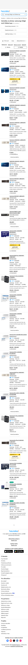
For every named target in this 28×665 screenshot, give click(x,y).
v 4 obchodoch (13, 119)
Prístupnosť (3, 575)
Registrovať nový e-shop (6, 603)
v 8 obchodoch (13, 63)
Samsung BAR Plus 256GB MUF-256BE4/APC (17, 256)
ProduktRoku (4, 627)
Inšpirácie (3, 631)
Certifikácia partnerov (6, 629)
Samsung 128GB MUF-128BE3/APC (18, 140)
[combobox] (14, 14)
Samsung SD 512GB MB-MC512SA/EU (18, 334)
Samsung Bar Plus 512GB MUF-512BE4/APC (17, 441)
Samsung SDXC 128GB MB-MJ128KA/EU (16, 352)
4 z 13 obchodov (13, 84)
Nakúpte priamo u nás (6, 587)
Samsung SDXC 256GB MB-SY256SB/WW (16, 484)
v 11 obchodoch (13, 175)
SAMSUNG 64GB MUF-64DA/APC (17, 161)
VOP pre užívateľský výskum (7, 595)
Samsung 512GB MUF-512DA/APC (17, 88)
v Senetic (12, 408)
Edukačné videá (4, 615)
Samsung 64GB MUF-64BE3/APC (17, 196)
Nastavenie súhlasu (5, 589)
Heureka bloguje (4, 569)
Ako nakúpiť (3, 581)
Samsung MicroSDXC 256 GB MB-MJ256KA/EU (17, 503)
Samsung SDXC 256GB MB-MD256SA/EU (16, 231)
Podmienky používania (6, 563)
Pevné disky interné (14, 215)
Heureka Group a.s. (16, 645)
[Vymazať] (25, 14)
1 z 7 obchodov (13, 251)
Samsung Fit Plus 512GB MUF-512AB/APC (17, 276)
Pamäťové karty (13, 234)
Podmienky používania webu (16, 646)
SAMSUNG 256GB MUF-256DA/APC (18, 105)
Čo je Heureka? (4, 559)
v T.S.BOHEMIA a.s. (14, 154)
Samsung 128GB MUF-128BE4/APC (18, 122)
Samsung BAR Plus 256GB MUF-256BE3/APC (17, 373)
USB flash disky (13, 52)
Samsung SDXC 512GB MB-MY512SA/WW (16, 464)
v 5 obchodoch (13, 292)
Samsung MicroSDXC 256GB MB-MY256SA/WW (17, 393)
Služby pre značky (5, 609)
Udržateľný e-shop (5, 633)
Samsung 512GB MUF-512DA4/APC (18, 51)
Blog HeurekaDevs (5, 571)
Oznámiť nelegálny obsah (6, 573)
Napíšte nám (14, 540)
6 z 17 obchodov (13, 460)
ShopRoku (3, 625)
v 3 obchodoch (13, 193)
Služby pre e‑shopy (5, 605)
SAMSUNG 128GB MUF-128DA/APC (18, 66)
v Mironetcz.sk (13, 431)
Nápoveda (3, 617)
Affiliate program (4, 613)
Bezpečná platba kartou (6, 593)
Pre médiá (3, 567)
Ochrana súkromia (5, 591)
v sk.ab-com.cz (13, 224)
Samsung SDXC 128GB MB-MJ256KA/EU (16, 314)
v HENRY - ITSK (13, 327)
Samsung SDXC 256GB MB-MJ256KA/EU (16, 295)
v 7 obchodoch (13, 102)
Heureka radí (4, 585)
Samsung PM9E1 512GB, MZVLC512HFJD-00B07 (15, 212)
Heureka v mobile (5, 583)
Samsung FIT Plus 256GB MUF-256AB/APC (17, 416)
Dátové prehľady (5, 611)
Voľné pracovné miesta (6, 565)
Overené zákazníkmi (5, 623)
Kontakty (3, 561)
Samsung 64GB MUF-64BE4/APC (17, 179)
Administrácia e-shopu (6, 601)
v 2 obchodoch (13, 137)
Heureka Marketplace (6, 607)
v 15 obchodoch (13, 273)
